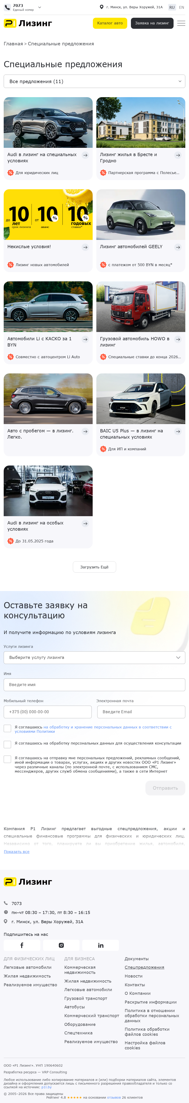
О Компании (138, 993)
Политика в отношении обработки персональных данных (152, 1015)
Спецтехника (78, 1032)
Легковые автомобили (28, 967)
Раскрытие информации (151, 1002)
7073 (17, 903)
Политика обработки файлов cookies (147, 1032)
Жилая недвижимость (27, 976)
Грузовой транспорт (85, 998)
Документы (137, 958)
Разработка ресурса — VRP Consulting (35, 1072)
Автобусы (74, 1006)
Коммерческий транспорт (91, 1015)
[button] (24, 7)
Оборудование (80, 1024)
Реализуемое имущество (30, 984)
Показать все (17, 851)
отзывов (114, 1097)
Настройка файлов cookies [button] (145, 1045)
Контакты (135, 984)
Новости (134, 976)
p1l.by (46, 1087)
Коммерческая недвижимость (80, 970)
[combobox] (94, 657)
